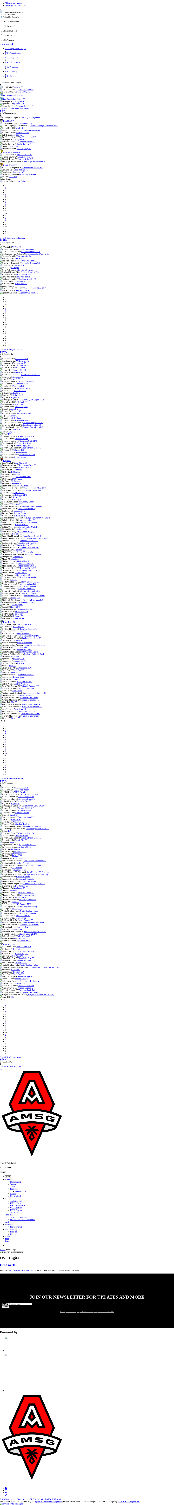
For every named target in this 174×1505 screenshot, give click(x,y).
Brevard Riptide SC (26, 808)
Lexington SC (19, 101)
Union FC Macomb (26, 688)
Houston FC (17, 504)
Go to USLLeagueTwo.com (11, 778)
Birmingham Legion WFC (34, 806)
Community (10, 1229)
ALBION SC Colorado (30, 375)
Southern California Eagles (34, 654)
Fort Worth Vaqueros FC (32, 490)
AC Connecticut (21, 359)
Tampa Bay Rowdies (27, 174)
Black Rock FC (21, 402)
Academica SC (20, 363)
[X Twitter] (2, 111)
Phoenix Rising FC (25, 159)
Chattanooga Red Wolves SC (37, 254)
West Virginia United (27, 711)
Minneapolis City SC (27, 566)
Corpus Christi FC (24, 256)
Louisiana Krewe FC (27, 543)
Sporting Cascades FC (29, 293)
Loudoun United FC (26, 142)
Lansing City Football (28, 522)
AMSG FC (15, 379)
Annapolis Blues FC (26, 381)
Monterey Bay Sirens (27, 899)
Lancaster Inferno (23, 877)
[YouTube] (4, 240)
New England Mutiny (28, 906)
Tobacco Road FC (24, 681)
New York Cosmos (25, 270)
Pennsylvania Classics (28, 593)
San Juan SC (17, 640)
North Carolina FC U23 (31, 582)
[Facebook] (0, 111)
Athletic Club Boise (26, 249)
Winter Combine (16, 1212)
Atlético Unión (20, 391)
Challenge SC (18, 822)
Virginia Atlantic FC (26, 990)
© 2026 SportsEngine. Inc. (129, 1501)
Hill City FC (17, 499)
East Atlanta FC (21, 463)
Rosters (8, 1224)
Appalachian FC (22, 384)
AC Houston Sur (22, 361)
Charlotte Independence (30, 252)
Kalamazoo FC (20, 515)
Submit (5, 1307)
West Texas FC (20, 709)
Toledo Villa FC (21, 684)
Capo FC (13, 416)
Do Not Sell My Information (56, 1499)
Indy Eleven (17, 135)
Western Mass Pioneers (30, 716)
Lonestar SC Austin (26, 879)
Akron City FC (20, 370)
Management (15, 1182)
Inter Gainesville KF (26, 509)
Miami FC (14, 146)
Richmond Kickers (24, 274)
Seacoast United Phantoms (34, 645)
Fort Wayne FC (21, 258)
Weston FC (15, 718)
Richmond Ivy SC (24, 941)
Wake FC (13, 702)
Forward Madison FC (28, 261)
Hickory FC (16, 497)
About (7, 1179)
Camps (13, 1234)
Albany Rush (18, 372)
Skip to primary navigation (15, 5)
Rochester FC (18, 627)
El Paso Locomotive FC (31, 130)
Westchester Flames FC (30, 713)
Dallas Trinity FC (23, 92)
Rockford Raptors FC (28, 629)
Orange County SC (25, 157)
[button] (3, 1172)
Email (5, 1304)
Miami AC (15, 559)
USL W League (9, 35)
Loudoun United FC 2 (29, 541)
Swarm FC (15, 656)
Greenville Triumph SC (30, 263)
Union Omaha (19, 281)
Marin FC (14, 890)
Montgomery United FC (31, 570)
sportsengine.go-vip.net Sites (21, 1270)
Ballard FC (15, 393)
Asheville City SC (24, 388)
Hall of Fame (20, 1191)
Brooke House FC (24, 413)
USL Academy (9, 40)
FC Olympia (17, 479)
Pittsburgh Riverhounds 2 (33, 600)
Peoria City (15, 598)
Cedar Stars (16, 418)
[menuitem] (3, 1249)
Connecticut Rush (23, 443)
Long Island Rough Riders (34, 536)
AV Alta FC (16, 247)
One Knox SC (19, 265)
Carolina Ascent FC (26, 89)
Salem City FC (20, 631)
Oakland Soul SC (23, 915)
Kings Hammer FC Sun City (36, 874)
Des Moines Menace (27, 455)
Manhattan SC (19, 550)
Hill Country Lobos (26, 502)
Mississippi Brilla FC (27, 568)
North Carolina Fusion (29, 911)
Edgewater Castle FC (27, 465)
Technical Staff (16, 1201)
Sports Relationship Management (48, 1501)
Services (13, 1184)
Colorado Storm (21, 439)
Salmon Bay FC (21, 953)
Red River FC (19, 618)
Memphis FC (18, 557)
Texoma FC (16, 679)
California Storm (22, 813)
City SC (12, 432)
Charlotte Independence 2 (33, 423)
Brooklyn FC (18, 87)
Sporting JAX (18, 104)
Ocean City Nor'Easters (30, 591)
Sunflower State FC (26, 675)
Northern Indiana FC (27, 584)
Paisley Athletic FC (25, 920)
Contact (13, 1194)
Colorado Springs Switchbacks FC (44, 126)
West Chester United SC (31, 704)
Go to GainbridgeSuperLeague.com (14, 108)
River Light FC (9, 622)
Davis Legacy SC (23, 445)
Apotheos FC (18, 386)
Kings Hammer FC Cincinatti (37, 872)
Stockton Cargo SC (25, 976)
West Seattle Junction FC (32, 707)
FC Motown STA (23, 477)
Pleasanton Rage (22, 927)
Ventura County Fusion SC (35, 693)
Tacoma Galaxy (21, 979)
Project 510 (15, 607)
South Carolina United (29, 652)
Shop (7, 1239)
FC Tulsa (13, 177)
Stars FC (12, 665)
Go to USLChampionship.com (12, 238)
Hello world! (8, 1265)
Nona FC (13, 579)
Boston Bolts (17, 404)
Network (18, 12)
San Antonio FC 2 (24, 633)
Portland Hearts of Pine (30, 272)
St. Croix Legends (24, 663)
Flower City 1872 (23, 858)
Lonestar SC (17, 534)
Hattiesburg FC (20, 495)
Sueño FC (14, 672)
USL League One (10, 26)
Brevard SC (16, 411)
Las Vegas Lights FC (27, 137)
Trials (7, 1222)
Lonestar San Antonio (28, 881)
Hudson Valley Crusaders (33, 865)
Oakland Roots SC (24, 154)
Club (7, 1198)
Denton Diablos (21, 452)
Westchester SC (21, 284)
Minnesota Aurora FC (28, 895)
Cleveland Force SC (26, 436)
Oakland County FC (26, 589)
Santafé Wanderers (24, 643)
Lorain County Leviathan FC (37, 538)
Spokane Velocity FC (27, 279)
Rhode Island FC (10, 165)
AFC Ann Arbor (22, 365)
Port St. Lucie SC (23, 290)
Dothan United (20, 457)
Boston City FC (21, 407)
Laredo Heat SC (21, 525)
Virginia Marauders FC (30, 700)
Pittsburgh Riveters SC (29, 925)
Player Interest (16, 1227)
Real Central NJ (21, 611)
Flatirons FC (17, 483)
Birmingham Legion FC (31, 117)
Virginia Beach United (29, 697)
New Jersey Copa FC (28, 577)
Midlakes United (22, 561)
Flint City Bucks (22, 486)
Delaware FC (18, 450)
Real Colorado (19, 614)
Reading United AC (26, 609)
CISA (9, 434)
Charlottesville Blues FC (32, 425)
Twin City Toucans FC (30, 686)
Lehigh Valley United (28, 527)
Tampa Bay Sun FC (26, 106)
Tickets (8, 1215)
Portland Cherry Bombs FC (35, 931)
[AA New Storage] (18, 1350)
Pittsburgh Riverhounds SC (35, 161)
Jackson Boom (20, 513)
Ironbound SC (19, 511)
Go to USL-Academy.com (10, 1066)
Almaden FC (17, 377)
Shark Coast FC (21, 647)
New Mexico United (11, 152)
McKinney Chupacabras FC (36, 554)
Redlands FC (18, 616)
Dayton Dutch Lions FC (31, 448)
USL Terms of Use (20, 1499)
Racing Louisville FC (28, 934)
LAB (7, 1241)
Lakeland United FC (27, 520)
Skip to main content (13, 3)
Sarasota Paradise (23, 277)
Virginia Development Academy (41, 995)
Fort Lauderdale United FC (14, 99)
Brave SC (14, 409)
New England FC (23, 575)
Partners (13, 1232)
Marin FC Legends (25, 552)
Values (13, 1186)
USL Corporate (6, 44)
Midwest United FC (26, 563)
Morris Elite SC (21, 573)
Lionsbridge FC (21, 529)
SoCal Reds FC (21, 963)
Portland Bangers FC (27, 602)
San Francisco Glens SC (31, 638)
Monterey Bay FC (24, 149)
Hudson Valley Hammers (32, 506)
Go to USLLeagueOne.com (11, 349)
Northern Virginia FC (28, 586)
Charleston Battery (24, 123)
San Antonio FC (21, 170)
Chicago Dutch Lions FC (32, 427)
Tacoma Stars (18, 677)
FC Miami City (20, 474)
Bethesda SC (17, 395)
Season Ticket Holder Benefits (22, 1220)
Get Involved (15, 1196)
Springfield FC (20, 661)
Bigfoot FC (15, 397)
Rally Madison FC (24, 936)
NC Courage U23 (23, 904)
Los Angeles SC (21, 886)
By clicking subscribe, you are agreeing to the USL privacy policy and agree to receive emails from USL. (87, 1312)
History (13, 1189)
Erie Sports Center (24, 467)
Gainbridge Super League (13, 17)
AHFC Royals (19, 368)
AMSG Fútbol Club (26, 797)
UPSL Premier (16, 1210)
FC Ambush (17, 470)
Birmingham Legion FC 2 (33, 400)
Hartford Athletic (22, 132)
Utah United (17, 691)
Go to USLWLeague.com (10, 1057)
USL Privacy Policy (37, 1499)
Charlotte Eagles (22, 420)
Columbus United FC (28, 441)
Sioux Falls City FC (26, 958)
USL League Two (10, 31)
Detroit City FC (21, 128)
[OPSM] (23, 1390)
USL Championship (11, 22)
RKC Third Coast (23, 624)
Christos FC (16, 429)
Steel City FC (18, 670)
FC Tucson (15, 481)
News (7, 1236)
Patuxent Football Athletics (34, 595)
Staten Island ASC (24, 668)
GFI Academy (19, 493)
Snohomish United (24, 649)
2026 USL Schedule (18, 1217)
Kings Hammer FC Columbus (38, 518)
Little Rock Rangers (26, 531)
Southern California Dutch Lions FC (46, 967)
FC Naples (15, 268)
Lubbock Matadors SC (29, 547)
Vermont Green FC (25, 695)
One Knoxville (20, 918)
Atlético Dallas (20, 181)
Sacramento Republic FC (32, 167)
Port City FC (17, 605)
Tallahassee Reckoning (30, 981)
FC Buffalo (15, 472)
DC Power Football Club (13, 95)
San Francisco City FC (29, 636)
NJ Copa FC (17, 909)
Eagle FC (7, 461)
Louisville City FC (24, 144)
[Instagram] (4, 111)
